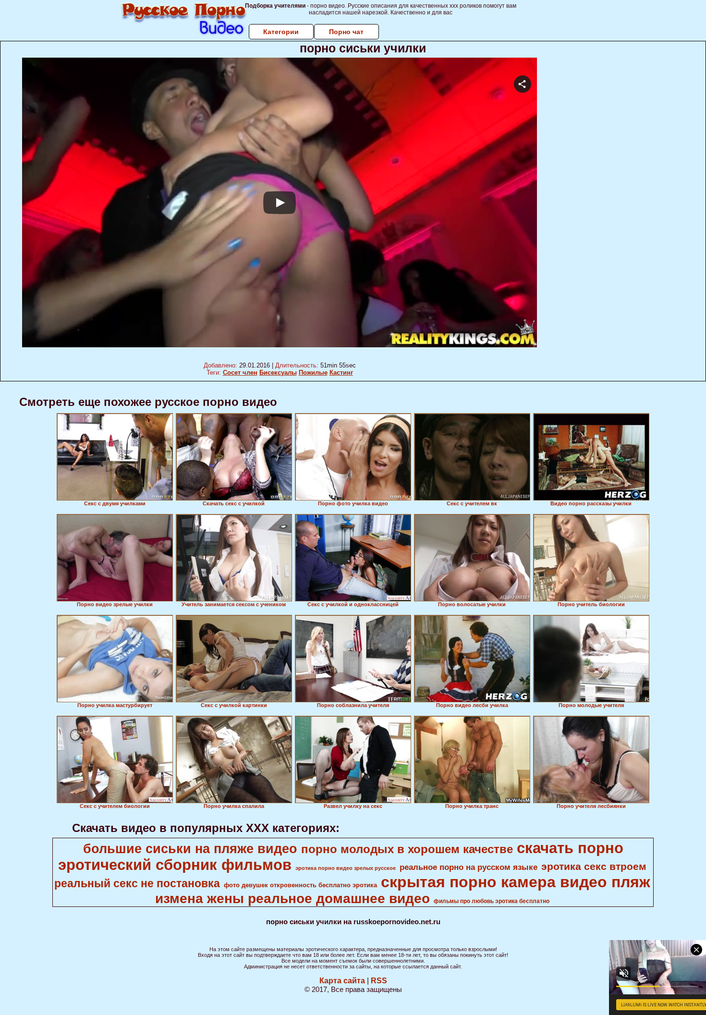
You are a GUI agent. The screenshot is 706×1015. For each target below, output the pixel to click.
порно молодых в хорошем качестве (407, 849)
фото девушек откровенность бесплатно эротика (300, 885)
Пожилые (313, 372)
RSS (379, 981)
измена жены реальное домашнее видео (292, 898)
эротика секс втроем (593, 866)
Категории (281, 32)
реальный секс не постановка (137, 883)
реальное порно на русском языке (468, 867)
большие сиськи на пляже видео (190, 849)
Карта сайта (342, 981)
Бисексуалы (278, 372)
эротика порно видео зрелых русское (345, 868)
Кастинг (341, 372)
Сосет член (240, 372)
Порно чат (346, 32)
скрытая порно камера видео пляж (515, 882)
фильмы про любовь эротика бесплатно (491, 901)
